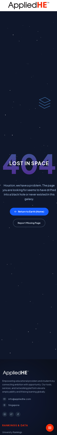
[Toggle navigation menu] (50, 428)
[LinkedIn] (4, 414)
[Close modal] (50, 6)
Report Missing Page (29, 222)
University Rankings (12, 432)
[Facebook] (17, 414)
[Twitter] (11, 414)
